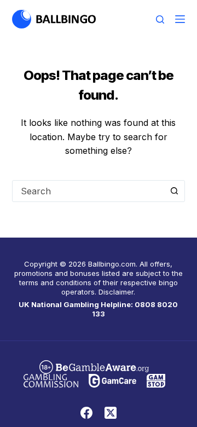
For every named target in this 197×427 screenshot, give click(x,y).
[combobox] (88, 191)
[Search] (160, 19)
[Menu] (180, 19)
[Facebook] (86, 413)
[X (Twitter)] (111, 413)
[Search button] (174, 191)
